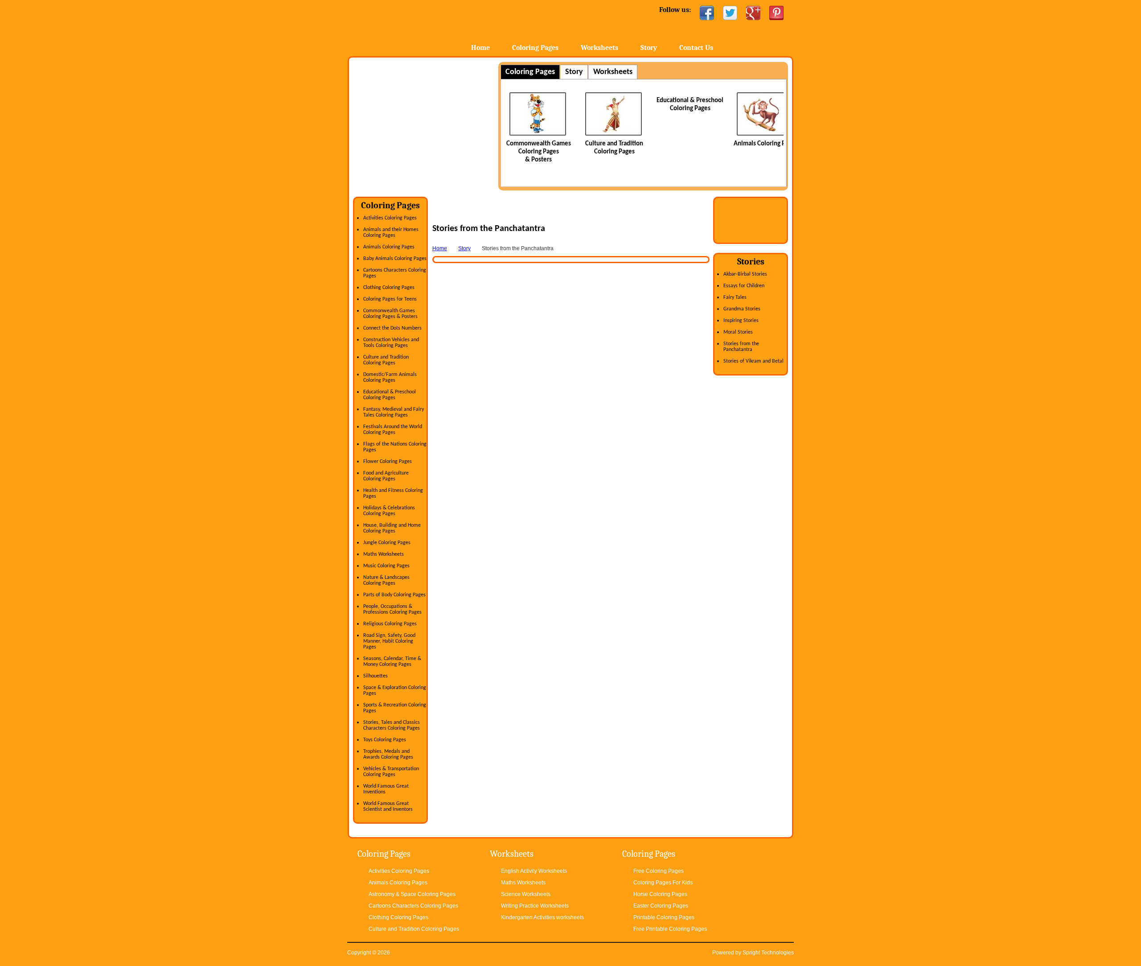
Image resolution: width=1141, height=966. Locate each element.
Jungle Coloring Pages (386, 542)
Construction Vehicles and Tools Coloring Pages (391, 342)
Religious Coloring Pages (390, 624)
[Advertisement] (428, 124)
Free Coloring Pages (658, 871)
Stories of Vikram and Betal (753, 361)
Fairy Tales (735, 297)
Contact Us (696, 48)
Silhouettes (375, 676)
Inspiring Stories (741, 320)
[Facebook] (707, 13)
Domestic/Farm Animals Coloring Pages (390, 377)
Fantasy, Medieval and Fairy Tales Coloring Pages (393, 412)
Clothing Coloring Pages (389, 287)
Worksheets (599, 48)
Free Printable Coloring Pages (670, 929)
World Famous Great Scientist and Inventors (388, 806)
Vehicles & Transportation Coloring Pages (391, 771)
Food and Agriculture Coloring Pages (386, 476)
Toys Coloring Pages (384, 740)
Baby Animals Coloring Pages (395, 258)
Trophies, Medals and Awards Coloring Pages (388, 754)
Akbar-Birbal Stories (745, 274)
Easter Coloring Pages (660, 906)
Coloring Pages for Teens (390, 299)
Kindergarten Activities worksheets (542, 917)
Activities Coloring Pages (390, 218)
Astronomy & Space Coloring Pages (412, 894)
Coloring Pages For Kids (663, 882)
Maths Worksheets (383, 554)
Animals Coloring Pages (766, 143)
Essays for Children (743, 286)
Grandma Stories (741, 309)
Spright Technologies (768, 952)
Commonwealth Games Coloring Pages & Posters (538, 151)
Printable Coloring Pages (663, 917)
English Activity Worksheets (534, 871)
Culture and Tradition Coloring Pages (386, 360)
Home (418, 26)
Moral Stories (738, 332)
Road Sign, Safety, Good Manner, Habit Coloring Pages (389, 641)
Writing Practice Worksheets (535, 906)
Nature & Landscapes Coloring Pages (386, 580)
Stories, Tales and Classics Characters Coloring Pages (391, 725)
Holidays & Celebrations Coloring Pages (389, 510)
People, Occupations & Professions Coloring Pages (392, 609)
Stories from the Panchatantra (741, 346)
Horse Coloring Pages (660, 894)
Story (648, 48)
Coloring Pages (535, 48)
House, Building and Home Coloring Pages (392, 528)
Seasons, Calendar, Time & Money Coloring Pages (392, 661)
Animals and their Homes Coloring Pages (391, 232)
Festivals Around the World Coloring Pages (392, 429)
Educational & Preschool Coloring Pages (389, 394)
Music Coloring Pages (386, 566)
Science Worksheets (525, 894)
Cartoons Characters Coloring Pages (413, 906)
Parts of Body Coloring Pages (394, 595)
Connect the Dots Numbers (392, 328)
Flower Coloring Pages (387, 461)
